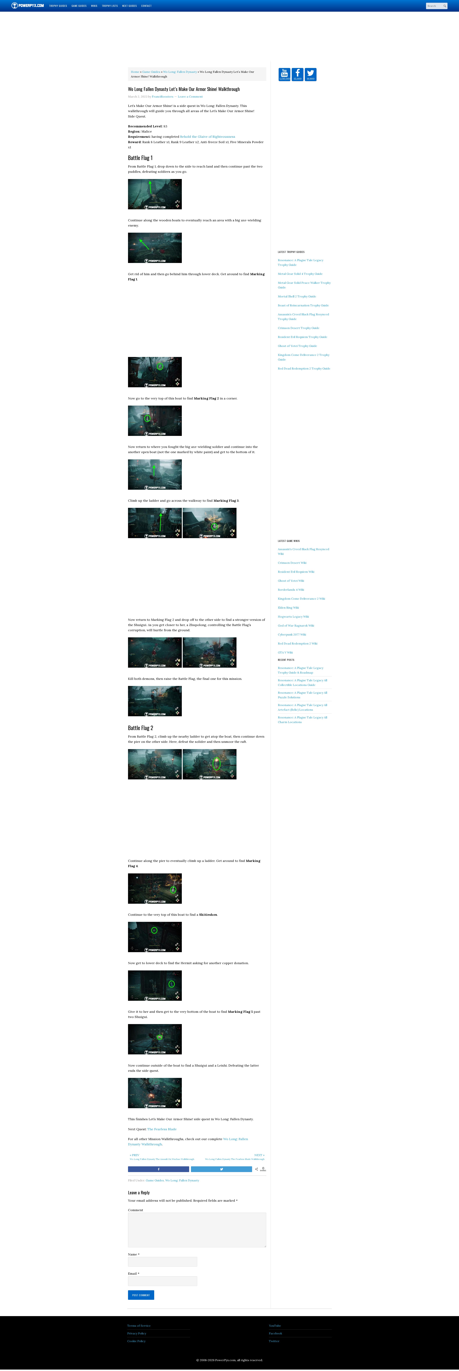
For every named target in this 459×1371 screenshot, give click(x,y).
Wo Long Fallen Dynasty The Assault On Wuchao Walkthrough (162, 1156)
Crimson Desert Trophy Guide (298, 328)
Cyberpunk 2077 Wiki (292, 634)
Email (133, 1273)
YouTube (275, 1325)
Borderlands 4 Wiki (291, 589)
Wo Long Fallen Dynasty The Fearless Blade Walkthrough (234, 1156)
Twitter (274, 1341)
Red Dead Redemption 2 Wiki (297, 643)
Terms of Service (139, 1325)
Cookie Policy (136, 1341)
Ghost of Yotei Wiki (291, 580)
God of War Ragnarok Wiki (296, 625)
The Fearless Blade (162, 1129)
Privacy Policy (136, 1333)
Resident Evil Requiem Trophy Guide (302, 337)
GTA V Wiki (285, 652)
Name (133, 1254)
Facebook (275, 1333)
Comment (135, 1210)
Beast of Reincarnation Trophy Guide (303, 305)
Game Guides (155, 1180)
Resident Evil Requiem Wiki (296, 571)
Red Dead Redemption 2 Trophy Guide (304, 368)
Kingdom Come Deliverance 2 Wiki (301, 598)
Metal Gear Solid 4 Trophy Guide (300, 274)
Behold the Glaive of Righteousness (207, 137)
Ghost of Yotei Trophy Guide (297, 346)
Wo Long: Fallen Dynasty (182, 1180)
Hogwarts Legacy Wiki (293, 616)
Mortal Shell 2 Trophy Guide (297, 296)
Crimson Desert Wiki (292, 563)
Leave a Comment (190, 96)
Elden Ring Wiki (288, 607)
